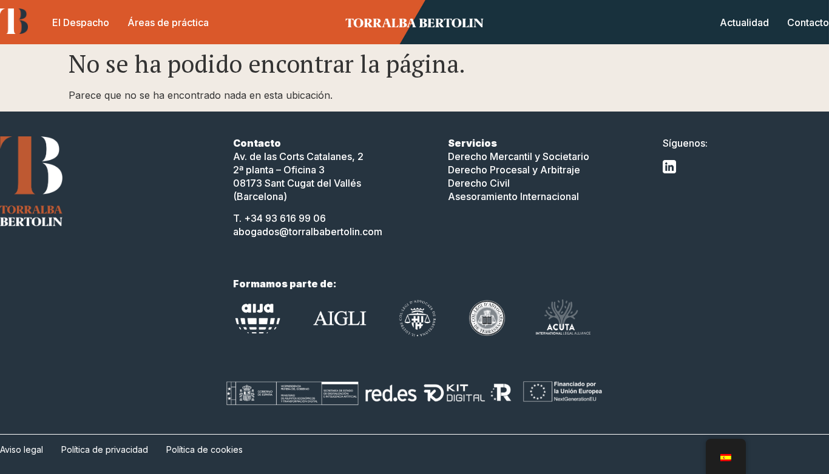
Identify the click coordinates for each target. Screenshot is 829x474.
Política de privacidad (104, 449)
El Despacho (80, 22)
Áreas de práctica (168, 22)
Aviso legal (21, 449)
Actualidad (744, 22)
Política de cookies (204, 449)
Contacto (808, 22)
